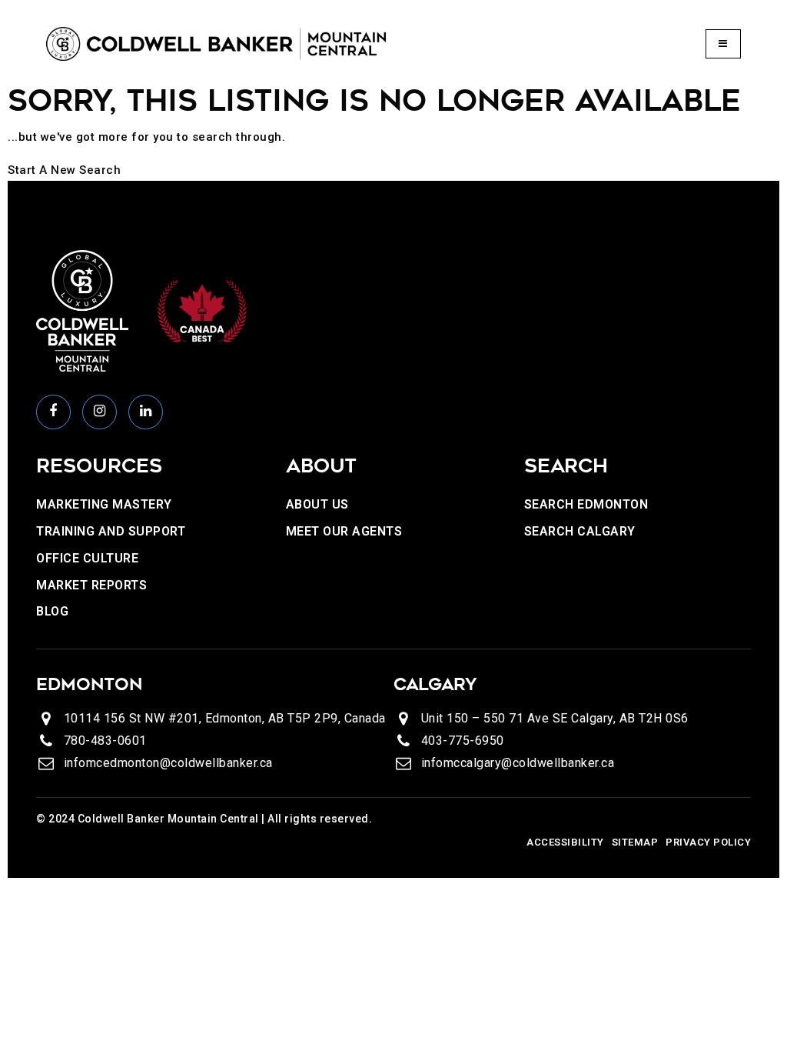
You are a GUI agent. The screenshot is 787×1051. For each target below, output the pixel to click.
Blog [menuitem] (52, 611)
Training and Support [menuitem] (110, 531)
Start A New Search (64, 170)
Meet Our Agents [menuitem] (344, 531)
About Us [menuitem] (317, 504)
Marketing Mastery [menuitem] (104, 504)
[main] (393, 130)
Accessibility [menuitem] (565, 842)
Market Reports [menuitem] (91, 585)
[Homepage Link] (216, 43)
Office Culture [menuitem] (87, 558)
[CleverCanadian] (201, 310)
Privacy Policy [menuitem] (708, 842)
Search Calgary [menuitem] (580, 531)
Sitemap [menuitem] (635, 842)
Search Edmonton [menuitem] (586, 504)
